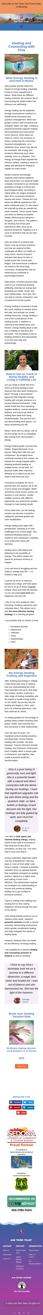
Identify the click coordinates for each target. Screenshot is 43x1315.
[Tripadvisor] (28, 1313)
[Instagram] (24, 1313)
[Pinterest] (19, 1313)
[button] (21, 26)
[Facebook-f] (15, 1313)
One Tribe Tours (21, 1240)
